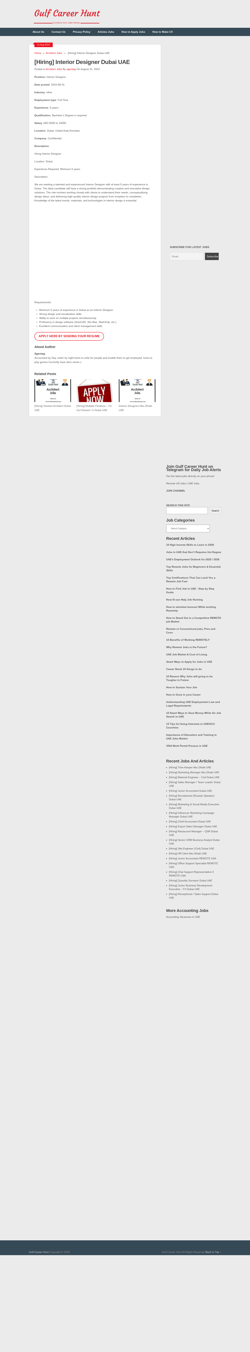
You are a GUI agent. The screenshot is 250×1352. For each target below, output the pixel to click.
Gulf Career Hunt (39, 1252)
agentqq (71, 69)
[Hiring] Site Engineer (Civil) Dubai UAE (191, 848)
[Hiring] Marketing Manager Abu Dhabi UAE (194, 772)
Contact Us (59, 31)
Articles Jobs (106, 31)
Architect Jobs (54, 53)
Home (37, 53)
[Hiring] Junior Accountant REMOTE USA (192, 858)
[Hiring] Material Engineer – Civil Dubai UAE (194, 777)
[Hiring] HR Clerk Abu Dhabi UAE (188, 853)
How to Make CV (162, 31)
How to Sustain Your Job (181, 687)
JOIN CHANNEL (175, 490)
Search (215, 510)
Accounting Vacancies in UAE (183, 916)
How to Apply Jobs (133, 31)
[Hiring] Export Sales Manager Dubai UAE (193, 826)
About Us (38, 31)
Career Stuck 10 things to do (184, 669)
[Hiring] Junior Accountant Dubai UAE (190, 790)
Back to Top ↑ (213, 1252)
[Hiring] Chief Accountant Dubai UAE (190, 821)
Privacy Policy (81, 31)
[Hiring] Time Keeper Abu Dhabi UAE (190, 767)
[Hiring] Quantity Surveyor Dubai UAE (190, 880)
